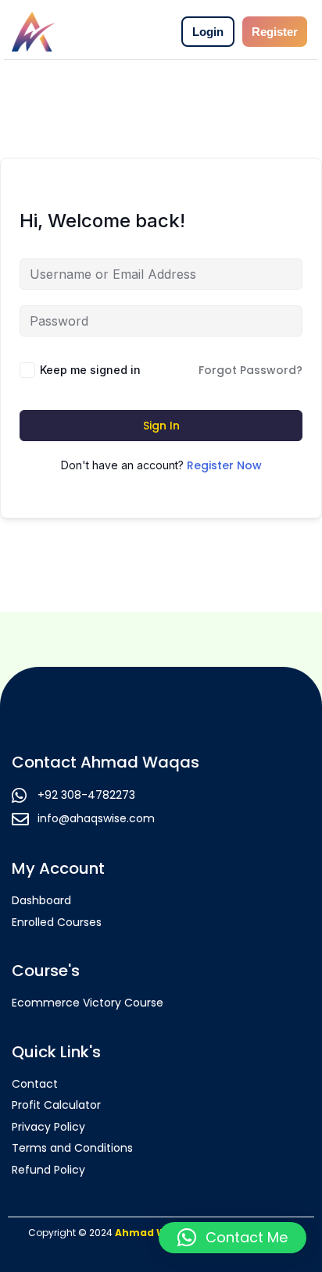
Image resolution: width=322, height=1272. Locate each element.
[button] (232, 1237)
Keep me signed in (90, 369)
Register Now (224, 465)
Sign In (161, 425)
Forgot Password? (250, 370)
